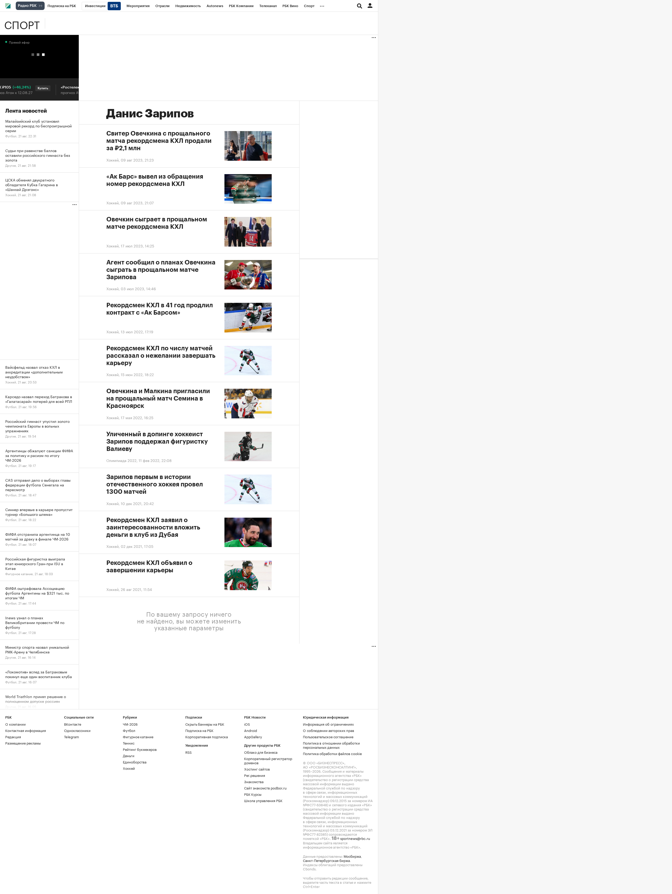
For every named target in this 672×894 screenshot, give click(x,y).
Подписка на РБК (199, 730)
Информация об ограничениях (328, 723)
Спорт (22, 23)
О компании (15, 723)
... (322, 5)
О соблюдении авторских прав (328, 730)
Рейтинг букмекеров (140, 749)
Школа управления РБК (263, 800)
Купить (34, 88)
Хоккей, (113, 160)
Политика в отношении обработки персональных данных (331, 745)
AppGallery (253, 736)
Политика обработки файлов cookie (332, 753)
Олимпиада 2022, (122, 460)
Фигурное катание (138, 736)
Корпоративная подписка (206, 736)
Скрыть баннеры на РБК (204, 723)
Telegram (71, 736)
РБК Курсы (252, 794)
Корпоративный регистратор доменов (268, 760)
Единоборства (134, 761)
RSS (188, 752)
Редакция (13, 736)
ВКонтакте (72, 723)
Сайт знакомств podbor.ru (265, 787)
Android (250, 730)
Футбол (129, 730)
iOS (247, 723)
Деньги (128, 755)
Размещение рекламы (23, 742)
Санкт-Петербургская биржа (326, 860)
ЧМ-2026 (130, 723)
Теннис (128, 742)
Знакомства (254, 781)
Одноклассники (77, 730)
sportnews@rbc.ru (355, 838)
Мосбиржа (352, 856)
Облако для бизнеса (260, 752)
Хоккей (129, 768)
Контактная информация (25, 730)
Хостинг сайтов (257, 768)
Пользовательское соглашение (328, 736)
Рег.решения (254, 775)
